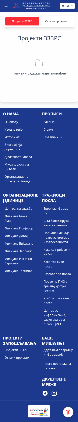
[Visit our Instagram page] (54, 393)
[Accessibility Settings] (68, 412)
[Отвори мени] (6, 6)
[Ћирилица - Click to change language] (67, 6)
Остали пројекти (56, 21)
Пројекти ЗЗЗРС (22, 21)
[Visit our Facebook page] (45, 393)
